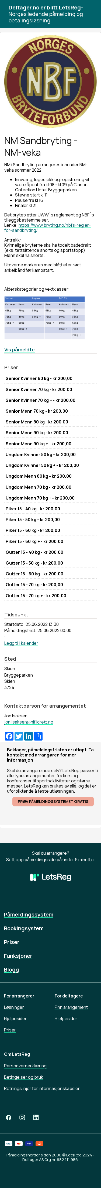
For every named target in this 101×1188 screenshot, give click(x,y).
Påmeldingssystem (28, 914)
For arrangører (19, 996)
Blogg (11, 969)
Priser (11, 942)
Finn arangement (71, 1007)
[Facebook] (8, 1117)
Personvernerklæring (25, 1066)
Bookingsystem (24, 928)
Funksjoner (18, 955)
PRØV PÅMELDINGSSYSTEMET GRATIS (53, 801)
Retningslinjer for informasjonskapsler (42, 1088)
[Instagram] (22, 1117)
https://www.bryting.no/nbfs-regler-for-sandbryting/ (47, 227)
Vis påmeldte (19, 349)
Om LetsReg (17, 1054)
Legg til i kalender (21, 643)
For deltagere (69, 996)
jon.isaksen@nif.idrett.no (28, 722)
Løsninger (14, 1007)
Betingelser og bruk (23, 1077)
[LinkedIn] (36, 1117)
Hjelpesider (15, 1018)
